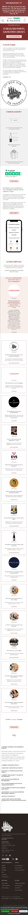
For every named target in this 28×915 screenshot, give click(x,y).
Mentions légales (5, 898)
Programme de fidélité (20, 883)
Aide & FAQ (17, 887)
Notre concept (18, 867)
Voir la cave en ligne (14, 526)
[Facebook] (3, 855)
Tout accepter (5, 911)
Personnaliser (23, 911)
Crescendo (4, 874)
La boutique (5, 841)
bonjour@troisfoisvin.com (7, 838)
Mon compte (14, 213)
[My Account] (24, 20)
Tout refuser (14, 911)
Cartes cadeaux (5, 887)
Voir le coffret (14, 633)
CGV (11, 898)
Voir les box (14, 606)
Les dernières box (19, 865)
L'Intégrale (4, 870)
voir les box (14, 181)
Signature (4, 867)
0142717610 (4, 839)
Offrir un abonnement (20, 870)
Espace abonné (18, 885)
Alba (3, 872)
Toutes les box (5, 876)
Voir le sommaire (14, 447)
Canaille (3, 865)
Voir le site (14, 332)
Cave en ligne (5, 883)
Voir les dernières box (14, 552)
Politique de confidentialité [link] (14, 913)
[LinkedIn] (10, 855)
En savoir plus (14, 684)
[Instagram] (6, 855)
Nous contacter (18, 890)
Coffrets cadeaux (6, 885)
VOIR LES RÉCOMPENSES (14, 36)
